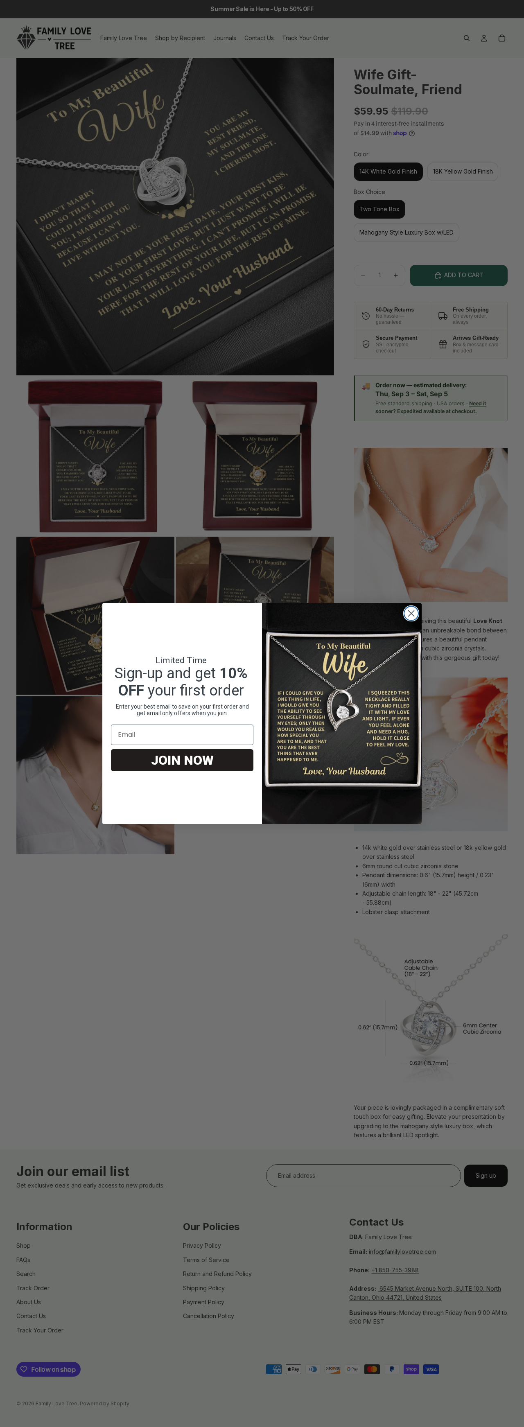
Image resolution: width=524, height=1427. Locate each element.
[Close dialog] (411, 613)
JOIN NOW (182, 760)
